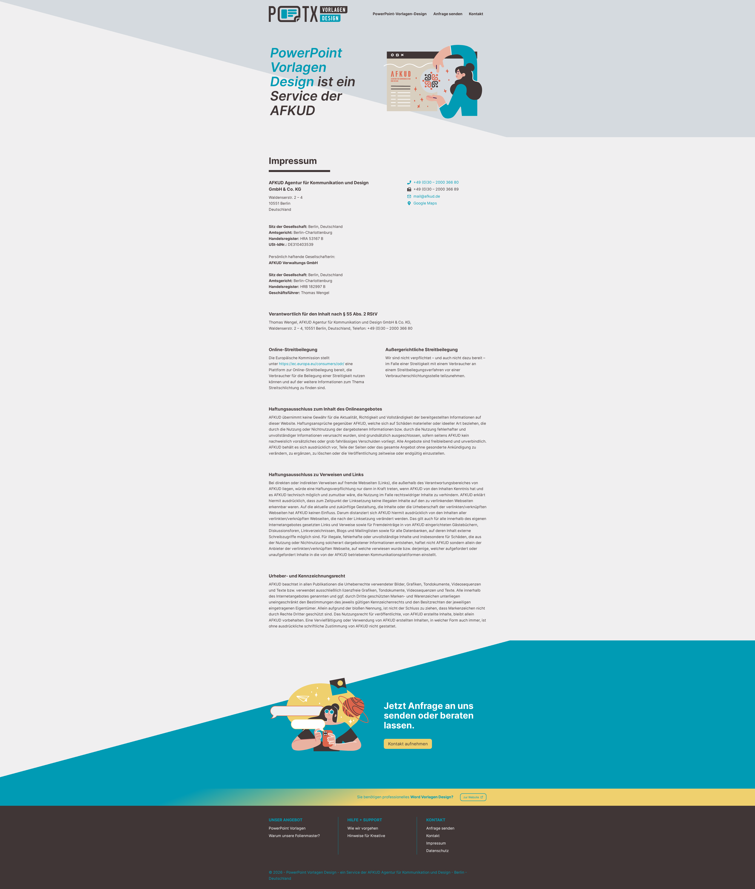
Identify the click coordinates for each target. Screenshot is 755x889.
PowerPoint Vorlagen (287, 828)
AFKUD (374, 872)
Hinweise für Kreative (366, 835)
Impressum (436, 843)
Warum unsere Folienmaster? (294, 835)
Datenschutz (437, 850)
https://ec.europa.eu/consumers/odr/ (311, 364)
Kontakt (476, 14)
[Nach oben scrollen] (742, 884)
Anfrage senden (447, 14)
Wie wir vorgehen (362, 828)
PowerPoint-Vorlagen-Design (400, 14)
